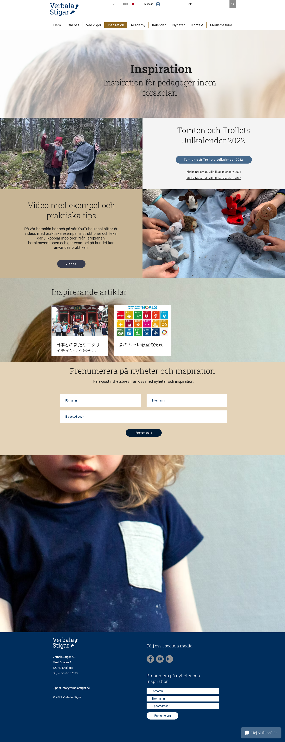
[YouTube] (160, 659)
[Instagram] (169, 659)
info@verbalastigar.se (76, 688)
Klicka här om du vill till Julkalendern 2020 (214, 178)
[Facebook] (150, 659)
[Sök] (232, 4)
